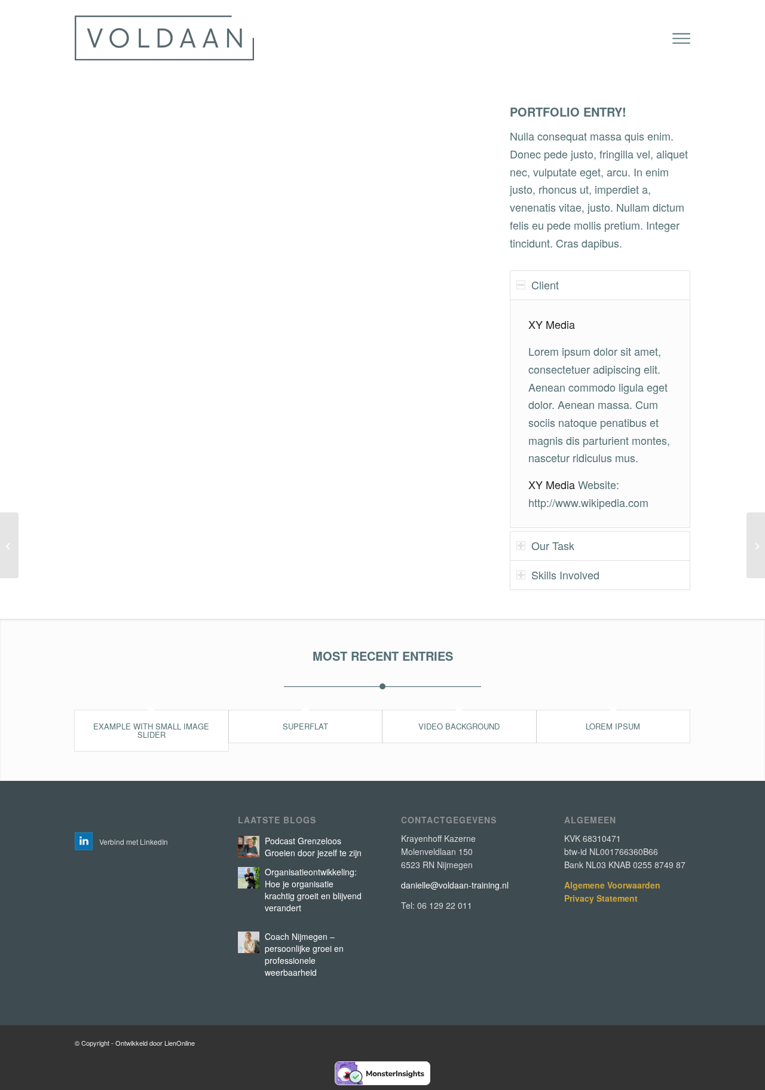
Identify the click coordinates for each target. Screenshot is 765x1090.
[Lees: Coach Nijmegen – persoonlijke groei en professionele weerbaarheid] (248, 942)
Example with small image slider (151, 730)
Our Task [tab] (552, 545)
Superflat (305, 726)
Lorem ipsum (613, 726)
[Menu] (681, 38)
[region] (600, 414)
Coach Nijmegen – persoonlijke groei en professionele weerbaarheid (304, 954)
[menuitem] (681, 38)
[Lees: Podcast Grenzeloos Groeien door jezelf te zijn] (248, 846)
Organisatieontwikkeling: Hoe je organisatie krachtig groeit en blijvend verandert (313, 890)
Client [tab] (545, 284)
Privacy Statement (601, 898)
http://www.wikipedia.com (588, 502)
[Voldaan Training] (164, 38)
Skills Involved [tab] (565, 574)
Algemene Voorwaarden (612, 885)
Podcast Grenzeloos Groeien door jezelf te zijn (313, 847)
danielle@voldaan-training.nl (455, 885)
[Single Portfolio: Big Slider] (9, 545)
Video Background (459, 726)
